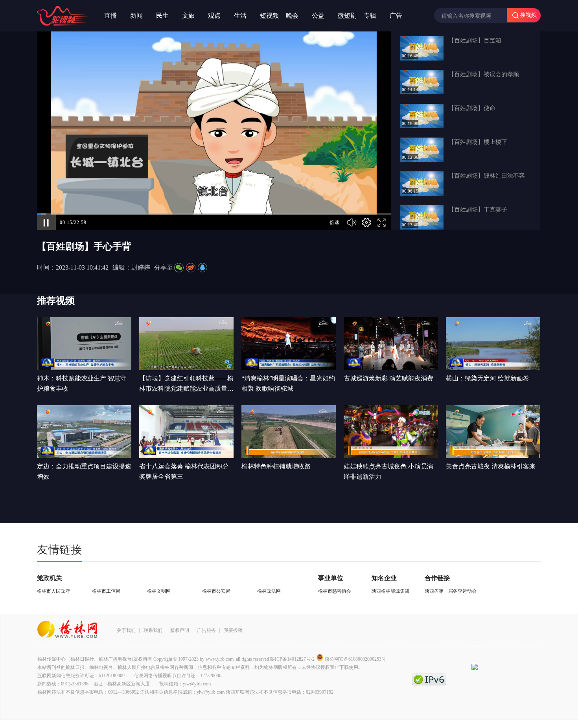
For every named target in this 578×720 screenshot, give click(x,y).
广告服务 (206, 630)
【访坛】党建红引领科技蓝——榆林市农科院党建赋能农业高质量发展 (186, 384)
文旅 (188, 15)
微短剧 (347, 15)
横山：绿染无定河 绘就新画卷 (487, 378)
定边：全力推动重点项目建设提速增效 (84, 471)
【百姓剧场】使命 (471, 108)
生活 (240, 15)
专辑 (370, 15)
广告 (396, 15)
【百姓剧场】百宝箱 (474, 40)
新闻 (136, 15)
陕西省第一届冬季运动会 (451, 591)
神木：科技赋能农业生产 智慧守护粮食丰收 (82, 383)
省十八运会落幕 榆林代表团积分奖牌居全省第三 (184, 471)
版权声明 (179, 630)
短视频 (269, 15)
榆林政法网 (269, 591)
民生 (162, 15)
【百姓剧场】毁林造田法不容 (486, 176)
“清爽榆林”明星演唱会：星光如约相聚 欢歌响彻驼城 (288, 383)
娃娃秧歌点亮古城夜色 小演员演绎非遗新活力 (388, 471)
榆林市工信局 (106, 591)
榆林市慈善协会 (334, 591)
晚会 (292, 15)
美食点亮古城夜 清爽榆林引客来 (491, 466)
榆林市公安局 (216, 591)
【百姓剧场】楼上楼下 (477, 142)
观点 (214, 15)
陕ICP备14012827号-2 (292, 659)
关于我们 (126, 630)
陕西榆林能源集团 (390, 591)
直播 (110, 15)
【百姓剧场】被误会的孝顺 (483, 74)
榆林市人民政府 (53, 591)
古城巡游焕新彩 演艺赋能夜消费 (388, 378)
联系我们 (153, 630)
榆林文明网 (159, 591)
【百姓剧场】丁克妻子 (477, 209)
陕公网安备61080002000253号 (355, 659)
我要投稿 (233, 630)
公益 (318, 15)
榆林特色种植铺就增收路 (276, 466)
